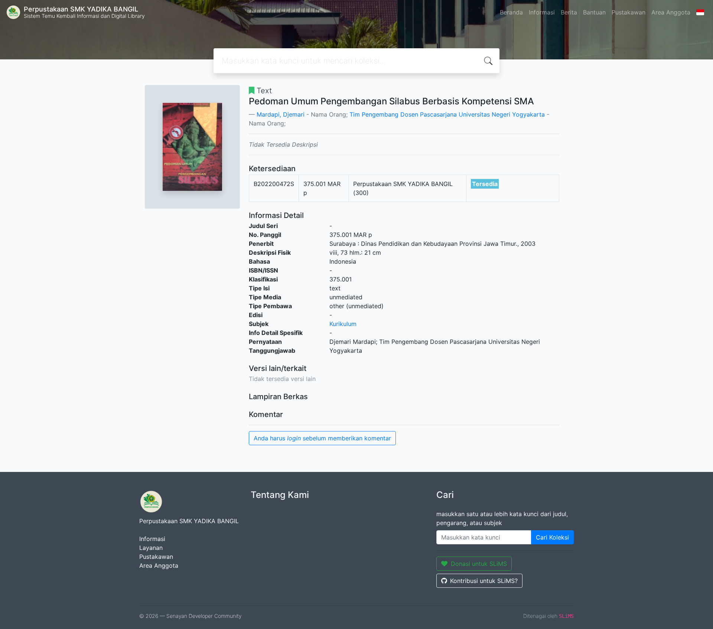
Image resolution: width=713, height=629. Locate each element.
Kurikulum (342, 323)
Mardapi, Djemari (281, 114)
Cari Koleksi (552, 537)
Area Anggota (670, 12)
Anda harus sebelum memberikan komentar (322, 438)
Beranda (511, 12)
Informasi (542, 12)
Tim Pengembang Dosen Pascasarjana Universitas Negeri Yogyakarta (447, 114)
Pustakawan (628, 12)
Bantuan (594, 12)
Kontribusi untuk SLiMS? (484, 580)
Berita (569, 12)
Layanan (151, 547)
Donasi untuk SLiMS (479, 563)
